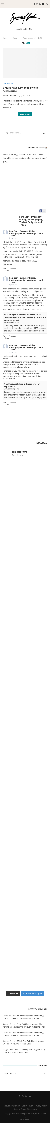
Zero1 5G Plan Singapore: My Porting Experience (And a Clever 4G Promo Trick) (23, 1017)
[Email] (43, 4)
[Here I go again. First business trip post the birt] (25, 631)
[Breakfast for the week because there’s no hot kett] (25, 525)
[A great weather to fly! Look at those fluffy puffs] (25, 737)
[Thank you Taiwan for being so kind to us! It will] (25, 870)
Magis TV (7, 1049)
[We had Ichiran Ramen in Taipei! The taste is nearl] (25, 897)
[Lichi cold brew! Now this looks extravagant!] (25, 499)
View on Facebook (9, 269)
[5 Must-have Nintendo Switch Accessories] (25, 63)
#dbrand (23, 244)
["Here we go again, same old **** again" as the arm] (25, 844)
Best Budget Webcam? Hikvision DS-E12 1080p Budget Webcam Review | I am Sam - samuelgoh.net (25, 317)
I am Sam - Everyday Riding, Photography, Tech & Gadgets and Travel (26, 233)
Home (5, 38)
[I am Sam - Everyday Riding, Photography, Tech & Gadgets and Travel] (10, 217)
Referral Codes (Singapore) (25, 1109)
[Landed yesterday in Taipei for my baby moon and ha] (25, 950)
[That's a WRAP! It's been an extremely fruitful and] (25, 605)
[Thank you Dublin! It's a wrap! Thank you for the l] (25, 790)
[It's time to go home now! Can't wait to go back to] (25, 658)
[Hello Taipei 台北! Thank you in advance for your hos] (25, 711)
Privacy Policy (41, 1105)
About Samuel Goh (12, 1105)
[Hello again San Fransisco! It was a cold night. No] (25, 684)
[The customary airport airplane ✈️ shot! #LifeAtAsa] (25, 552)
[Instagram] (37, 4)
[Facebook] (34, 4)
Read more (25, 114)
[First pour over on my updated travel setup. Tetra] (25, 923)
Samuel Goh (10, 95)
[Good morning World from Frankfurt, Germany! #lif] (25, 817)
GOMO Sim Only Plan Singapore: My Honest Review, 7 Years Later (24, 1042)
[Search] (47, 4)
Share (7, 271)
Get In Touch (27, 1105)
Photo (10, 264)
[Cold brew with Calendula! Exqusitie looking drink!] (25, 472)
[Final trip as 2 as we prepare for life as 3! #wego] (25, 976)
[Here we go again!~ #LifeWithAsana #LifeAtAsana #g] (25, 764)
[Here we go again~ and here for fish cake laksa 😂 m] (25, 578)
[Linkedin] (40, 4)
